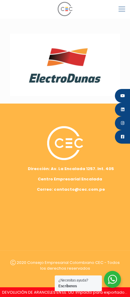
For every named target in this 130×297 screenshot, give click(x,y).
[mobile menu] (122, 9)
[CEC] (65, 9)
